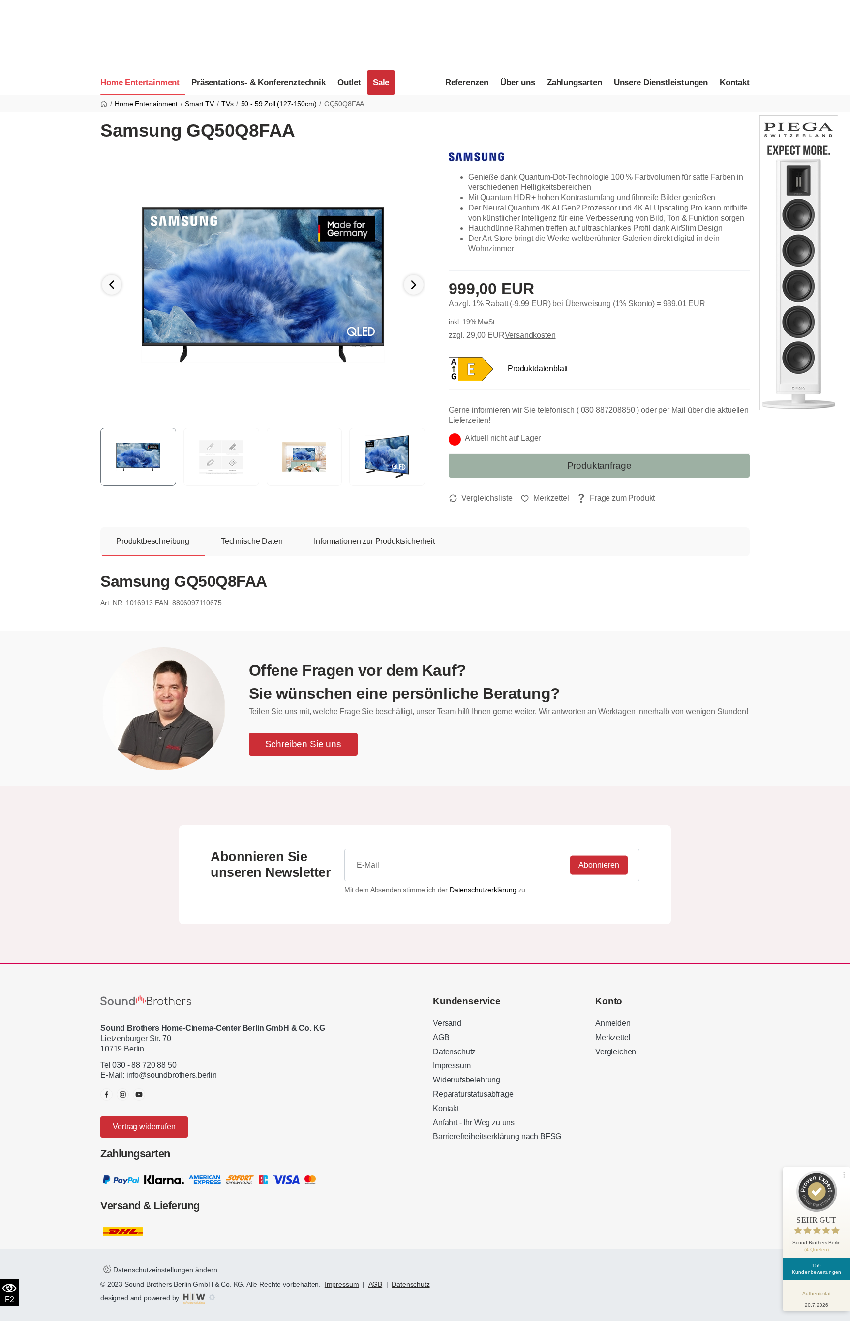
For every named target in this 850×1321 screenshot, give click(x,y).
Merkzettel (612, 1037)
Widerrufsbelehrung (466, 1080)
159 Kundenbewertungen (816, 1269)
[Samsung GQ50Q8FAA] (263, 284)
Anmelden (613, 1023)
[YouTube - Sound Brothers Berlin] (139, 1094)
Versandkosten (530, 335)
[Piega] (798, 262)
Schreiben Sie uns (303, 744)
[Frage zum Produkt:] (616, 498)
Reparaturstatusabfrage (473, 1094)
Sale (381, 82)
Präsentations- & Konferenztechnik (258, 82)
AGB (441, 1037)
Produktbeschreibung (152, 541)
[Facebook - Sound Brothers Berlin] (106, 1094)
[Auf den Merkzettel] (544, 498)
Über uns (517, 82)
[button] (414, 285)
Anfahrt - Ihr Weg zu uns (474, 1122)
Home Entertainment (140, 82)
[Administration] (212, 1298)
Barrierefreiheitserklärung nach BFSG (497, 1136)
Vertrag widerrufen (144, 1126)
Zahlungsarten (574, 82)
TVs (227, 104)
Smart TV (199, 104)
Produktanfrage (599, 465)
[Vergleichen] (481, 498)
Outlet (349, 82)
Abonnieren (598, 864)
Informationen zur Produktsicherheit (374, 541)
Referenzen (466, 82)
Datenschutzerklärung (483, 890)
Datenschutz (454, 1052)
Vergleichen (615, 1052)
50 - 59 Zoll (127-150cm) (279, 104)
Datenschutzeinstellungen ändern (164, 1270)
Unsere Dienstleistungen (661, 82)
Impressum (452, 1065)
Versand (447, 1023)
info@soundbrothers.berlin (171, 1075)
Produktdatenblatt (538, 368)
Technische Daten (251, 541)
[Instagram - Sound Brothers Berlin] (123, 1094)
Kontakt (735, 82)
